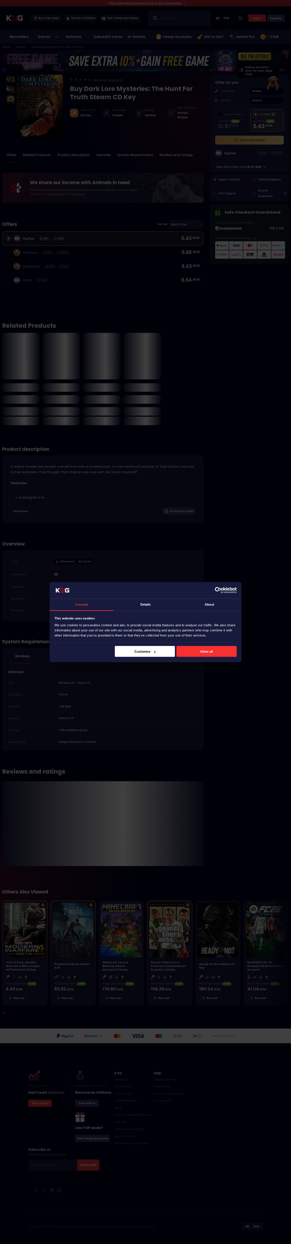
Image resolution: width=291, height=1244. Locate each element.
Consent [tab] (81, 604)
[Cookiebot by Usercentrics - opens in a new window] (218, 590)
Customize (142, 651)
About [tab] (209, 604)
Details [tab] (145, 604)
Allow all (206, 651)
